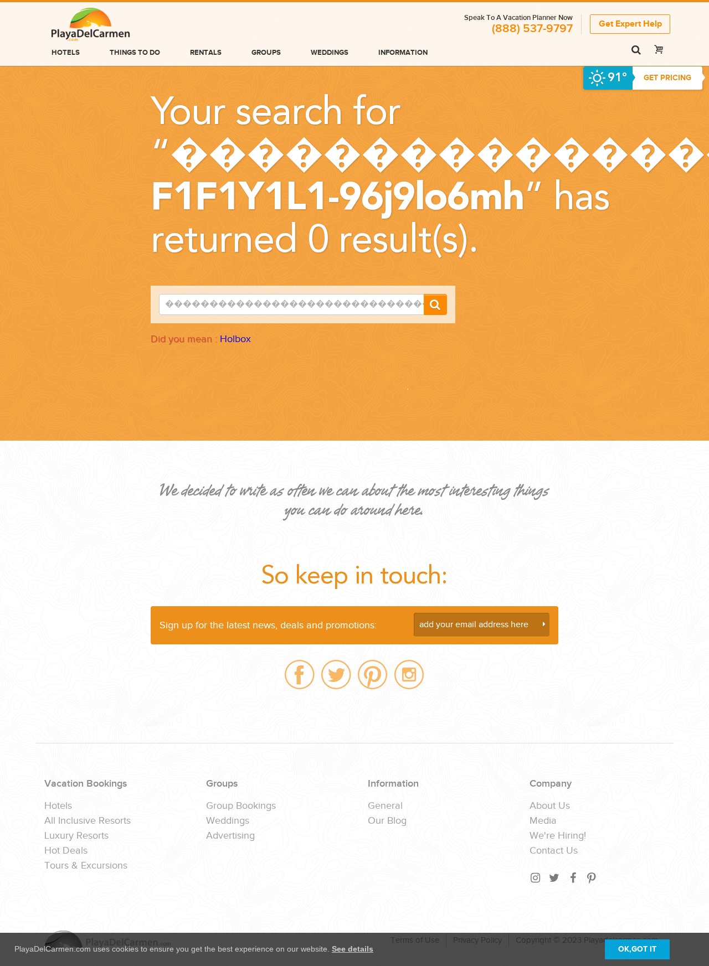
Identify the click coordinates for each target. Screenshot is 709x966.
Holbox (235, 339)
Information (403, 52)
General (385, 806)
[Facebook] (573, 877)
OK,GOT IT (637, 949)
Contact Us (554, 851)
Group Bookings (241, 806)
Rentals (206, 52)
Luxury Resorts (76, 836)
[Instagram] (535, 877)
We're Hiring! (558, 836)
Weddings (329, 52)
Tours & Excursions (85, 866)
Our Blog (387, 821)
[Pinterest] (592, 877)
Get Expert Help (630, 24)
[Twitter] (554, 877)
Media (543, 821)
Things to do (135, 52)
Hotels (66, 52)
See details (352, 948)
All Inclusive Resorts (87, 821)
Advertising (230, 836)
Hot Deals (66, 851)
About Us (550, 806)
